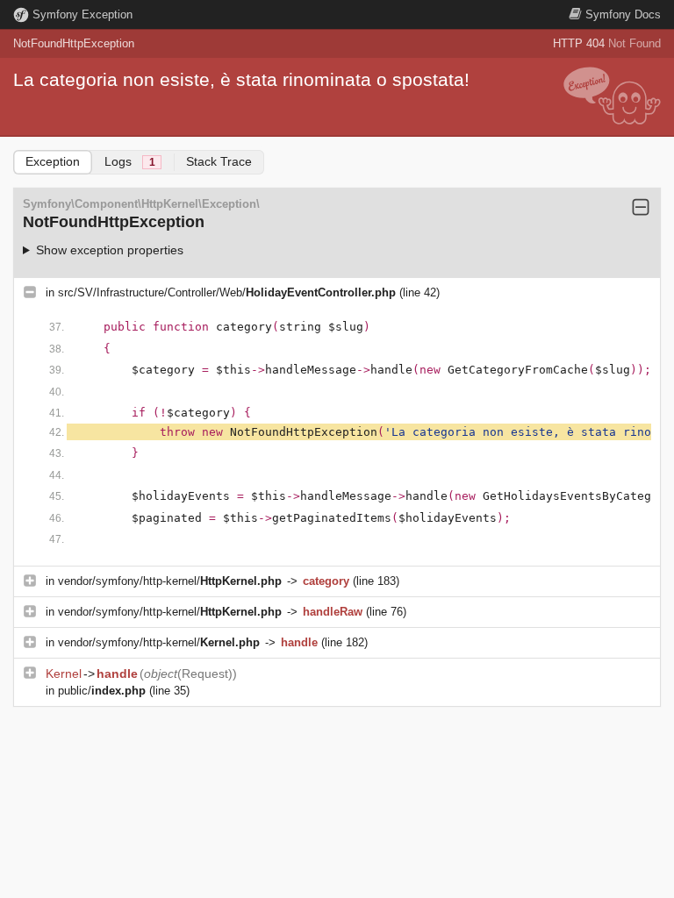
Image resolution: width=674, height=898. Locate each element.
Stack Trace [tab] (219, 161)
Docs (623, 14)
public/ (102, 690)
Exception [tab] (52, 161)
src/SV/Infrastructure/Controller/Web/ (227, 292)
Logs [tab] (129, 161)
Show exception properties (109, 250)
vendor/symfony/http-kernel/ (170, 581)
